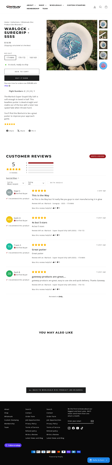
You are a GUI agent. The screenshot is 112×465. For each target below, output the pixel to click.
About (30, 5)
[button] (9, 124)
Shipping (8, 45)
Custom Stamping (76, 5)
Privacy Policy (30, 424)
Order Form (30, 416)
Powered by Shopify (56, 457)
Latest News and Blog (34, 438)
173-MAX (10, 57)
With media (56, 183)
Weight (8, 53)
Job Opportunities (32, 420)
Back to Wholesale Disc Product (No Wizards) (57, 390)
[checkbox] (56, 182)
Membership (33, 9)
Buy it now (22, 78)
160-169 (33, 57)
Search (28, 409)
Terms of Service (32, 427)
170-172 (21, 57)
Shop (42, 5)
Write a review (97, 156)
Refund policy (31, 431)
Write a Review (31, 434)
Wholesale (56, 5)
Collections (15, 22)
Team (45, 9)
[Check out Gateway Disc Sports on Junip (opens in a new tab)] (60, 296)
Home (6, 22)
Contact (28, 413)
